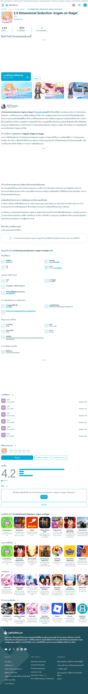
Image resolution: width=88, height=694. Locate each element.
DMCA (59, 679)
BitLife (32, 530)
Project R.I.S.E (57, 530)
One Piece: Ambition (57, 588)
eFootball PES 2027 (18, 1)
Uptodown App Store (38, 661)
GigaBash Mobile (76, 1)
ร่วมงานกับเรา (9, 683)
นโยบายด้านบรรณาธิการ (13, 669)
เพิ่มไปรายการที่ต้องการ (44, 457)
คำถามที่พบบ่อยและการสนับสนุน (42, 679)
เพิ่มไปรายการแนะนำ (60, 457)
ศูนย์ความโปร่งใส (11, 673)
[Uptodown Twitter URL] (13, 649)
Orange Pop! (83, 559)
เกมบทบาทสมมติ (42, 112)
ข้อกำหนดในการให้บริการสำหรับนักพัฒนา (69, 674)
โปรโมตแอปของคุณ (38, 668)
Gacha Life (7, 587)
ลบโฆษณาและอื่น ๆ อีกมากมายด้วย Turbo (42, 70)
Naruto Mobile (32, 559)
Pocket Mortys (6, 530)
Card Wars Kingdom (57, 559)
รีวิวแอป (17, 457)
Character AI (54, 1)
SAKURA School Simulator (45, 588)
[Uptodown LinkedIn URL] (21, 649)
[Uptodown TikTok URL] (9, 649)
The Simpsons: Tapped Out (44, 559)
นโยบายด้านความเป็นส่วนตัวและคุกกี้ (70, 665)
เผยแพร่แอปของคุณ (38, 665)
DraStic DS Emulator (82, 617)
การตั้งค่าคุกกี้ (62, 669)
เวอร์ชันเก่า (36, 78)
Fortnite (69, 616)
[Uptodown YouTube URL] (6, 649)
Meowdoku (61, 1)
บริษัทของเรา (9, 665)
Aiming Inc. (18, 19)
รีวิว (3, 31)
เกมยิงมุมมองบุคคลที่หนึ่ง (45, 1)
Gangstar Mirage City (19, 617)
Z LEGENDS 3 (7, 616)
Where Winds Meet (8, 1)
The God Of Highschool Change (70, 560)
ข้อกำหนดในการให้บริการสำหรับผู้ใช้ (70, 662)
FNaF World (19, 530)
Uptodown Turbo (38, 675)
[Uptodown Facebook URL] (25, 649)
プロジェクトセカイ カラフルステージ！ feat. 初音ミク (32, 590)
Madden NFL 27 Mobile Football (31, 1)
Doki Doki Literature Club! (44, 617)
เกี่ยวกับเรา (8, 662)
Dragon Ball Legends (19, 588)
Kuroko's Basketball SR (70, 588)
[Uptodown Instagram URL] (17, 649)
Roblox (57, 616)
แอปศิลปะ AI (68, 1)
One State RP (82, 530)
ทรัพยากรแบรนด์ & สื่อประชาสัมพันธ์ (17, 676)
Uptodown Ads (36, 672)
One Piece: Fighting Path (70, 531)
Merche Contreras (12, 106)
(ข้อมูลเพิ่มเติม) (10, 293)
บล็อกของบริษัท (10, 680)
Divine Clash (82, 587)
